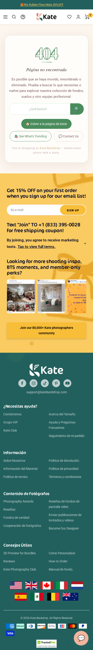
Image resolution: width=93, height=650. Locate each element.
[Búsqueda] (14, 17)
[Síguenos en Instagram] (33, 383)
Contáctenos (12, 414)
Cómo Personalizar (62, 553)
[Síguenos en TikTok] (45, 383)
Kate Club (10, 430)
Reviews (9, 561)
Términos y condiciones (65, 477)
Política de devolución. (64, 460)
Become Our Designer (64, 528)
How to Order (58, 561)
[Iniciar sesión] (78, 17)
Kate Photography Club (19, 569)
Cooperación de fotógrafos (22, 525)
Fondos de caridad (16, 517)
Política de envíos (15, 477)
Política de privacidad (64, 468)
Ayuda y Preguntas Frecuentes (62, 425)
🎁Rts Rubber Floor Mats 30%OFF (41, 4)
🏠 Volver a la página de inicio (46, 124)
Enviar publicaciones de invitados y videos (65, 517)
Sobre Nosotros (14, 460)
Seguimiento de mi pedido (66, 436)
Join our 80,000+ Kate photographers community (46, 330)
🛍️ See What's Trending (30, 136)
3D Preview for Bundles (19, 553)
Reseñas (9, 509)
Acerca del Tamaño (62, 414)
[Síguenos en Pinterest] (56, 383)
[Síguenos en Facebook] (22, 383)
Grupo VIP (10, 422)
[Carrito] (87, 17)
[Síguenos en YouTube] (67, 383)
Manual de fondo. (61, 569)
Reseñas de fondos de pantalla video (64, 504)
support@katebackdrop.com (46, 392)
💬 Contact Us (68, 136)
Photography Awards (18, 501)
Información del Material (20, 468)
